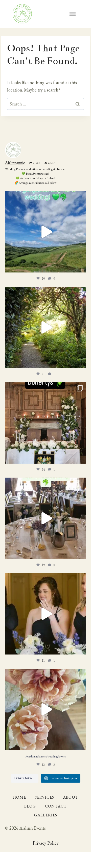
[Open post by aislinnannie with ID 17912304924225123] (45, 231)
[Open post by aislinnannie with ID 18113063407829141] (45, 423)
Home (19, 797)
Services (44, 797)
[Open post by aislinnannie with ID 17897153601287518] (45, 709)
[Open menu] (72, 14)
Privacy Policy (46, 843)
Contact (56, 806)
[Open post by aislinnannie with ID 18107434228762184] (45, 327)
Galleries (45, 815)
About (70, 797)
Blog (30, 806)
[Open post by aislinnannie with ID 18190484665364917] (45, 614)
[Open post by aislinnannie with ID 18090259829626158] (45, 518)
